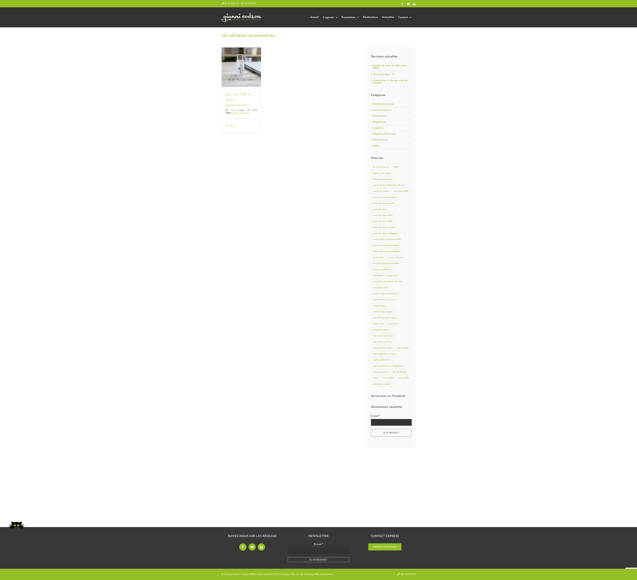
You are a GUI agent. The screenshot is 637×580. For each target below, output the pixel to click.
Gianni (234, 110)
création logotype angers (385, 318)
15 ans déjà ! (384, 74)
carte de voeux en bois (384, 227)
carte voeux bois (396, 257)
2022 (396, 167)
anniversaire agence (382, 179)
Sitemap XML (312, 574)
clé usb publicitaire (382, 270)
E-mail (375, 416)
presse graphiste (381, 372)
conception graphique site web (388, 281)
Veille (376, 146)
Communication (382, 110)
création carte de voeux (384, 300)
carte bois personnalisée (384, 197)
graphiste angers (381, 330)
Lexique (285, 574)
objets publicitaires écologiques (388, 366)
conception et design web (385, 275)
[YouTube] (252, 547)
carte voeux (378, 257)
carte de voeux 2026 (383, 221)
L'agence (378, 128)
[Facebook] (243, 547)
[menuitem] (314, 17)
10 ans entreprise (381, 167)
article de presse (381, 191)
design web (378, 324)
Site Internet (380, 140)
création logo (379, 306)
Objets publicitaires (241, 113)
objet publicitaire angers (385, 354)
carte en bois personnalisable (387, 239)
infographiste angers (383, 348)
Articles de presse (383, 104)
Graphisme (379, 122)
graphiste (392, 324)
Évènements (380, 116)
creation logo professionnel (386, 294)
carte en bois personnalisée (386, 245)
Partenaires (327, 574)
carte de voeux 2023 (383, 215)
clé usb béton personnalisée (386, 263)
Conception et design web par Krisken (390, 81)
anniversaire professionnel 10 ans (388, 185)
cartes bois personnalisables (386, 251)
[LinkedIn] (261, 547)
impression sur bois (382, 342)
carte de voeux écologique (385, 233)
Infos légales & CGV (268, 574)
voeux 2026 (403, 378)
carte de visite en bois (383, 203)
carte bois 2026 (400, 191)
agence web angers (382, 173)
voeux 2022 (388, 378)
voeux (375, 378)
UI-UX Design (400, 372)
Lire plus (230, 126)
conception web (380, 288)
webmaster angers (382, 384)
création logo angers (383, 312)
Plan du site (297, 574)
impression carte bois (383, 336)
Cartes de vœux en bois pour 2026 (390, 66)
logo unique (403, 348)
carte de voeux (380, 209)
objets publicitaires (382, 360)
